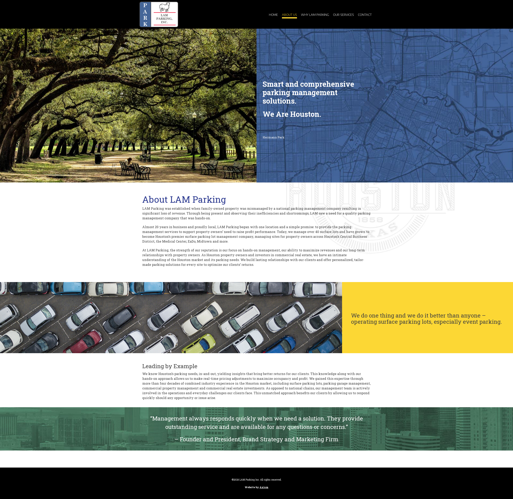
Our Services (343, 14)
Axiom (264, 487)
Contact (365, 14)
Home (273, 14)
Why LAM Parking (315, 14)
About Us (289, 14)
